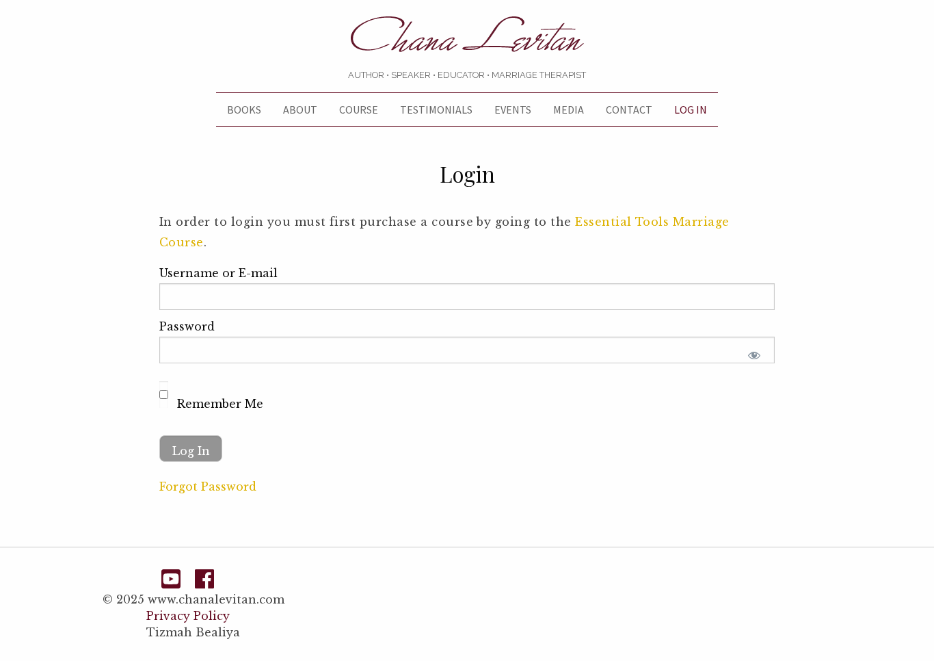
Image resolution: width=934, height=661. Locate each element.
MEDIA (568, 109)
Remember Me (218, 404)
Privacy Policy (188, 616)
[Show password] (754, 355)
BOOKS (244, 109)
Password (187, 326)
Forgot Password (207, 486)
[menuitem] (244, 109)
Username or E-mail (218, 273)
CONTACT (629, 109)
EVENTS (512, 109)
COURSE (358, 109)
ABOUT (300, 109)
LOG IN (690, 109)
